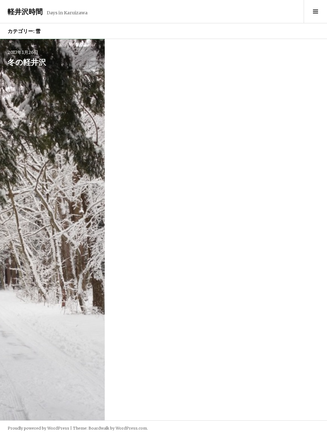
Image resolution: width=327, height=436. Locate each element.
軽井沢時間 (25, 11)
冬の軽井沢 (27, 61)
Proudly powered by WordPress (38, 428)
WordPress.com (131, 428)
